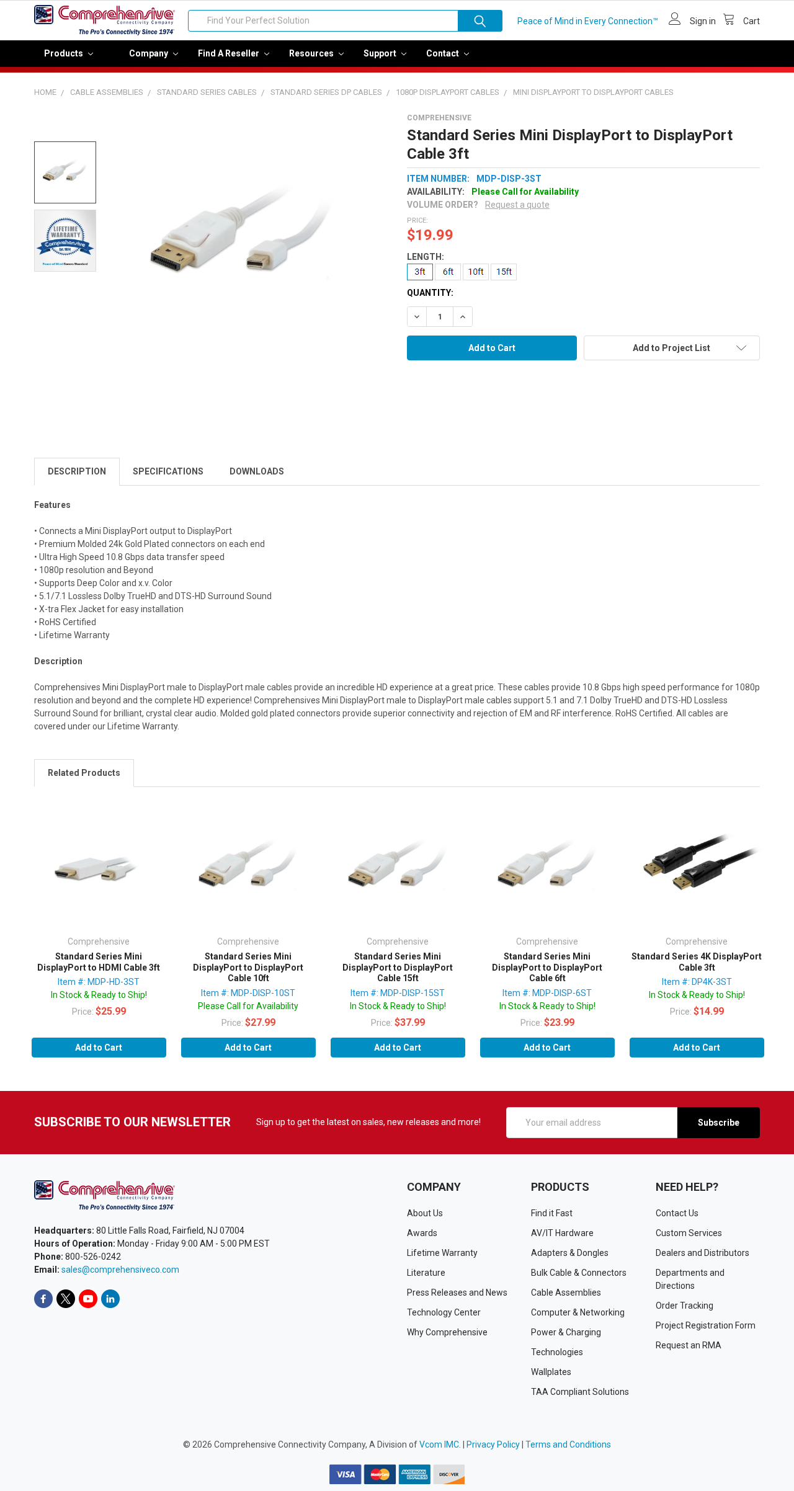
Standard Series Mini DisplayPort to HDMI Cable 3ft (98, 961)
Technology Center (444, 1312)
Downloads (257, 471)
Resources (312, 53)
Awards (422, 1233)
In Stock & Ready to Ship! (99, 995)
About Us (425, 1213)
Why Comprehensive (447, 1332)
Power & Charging (566, 1332)
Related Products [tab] (84, 773)
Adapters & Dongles (570, 1253)
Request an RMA (688, 1345)
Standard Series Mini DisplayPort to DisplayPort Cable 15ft (397, 967)
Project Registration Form (706, 1325)
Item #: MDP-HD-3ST (99, 982)
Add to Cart (98, 1048)
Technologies (557, 1352)
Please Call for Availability (248, 1006)
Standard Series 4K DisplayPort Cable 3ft (696, 961)
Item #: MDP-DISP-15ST (397, 993)
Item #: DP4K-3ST (697, 982)
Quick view (98, 868)
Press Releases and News (457, 1292)
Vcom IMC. (440, 1444)
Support (381, 53)
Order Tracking (684, 1306)
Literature (426, 1273)
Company (149, 53)
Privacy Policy (493, 1444)
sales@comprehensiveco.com (120, 1270)
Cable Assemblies (566, 1292)
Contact (443, 53)
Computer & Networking (578, 1312)
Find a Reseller (229, 53)
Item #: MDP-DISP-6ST (547, 993)
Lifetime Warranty (442, 1253)
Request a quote (517, 205)
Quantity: (430, 293)
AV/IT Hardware (562, 1233)
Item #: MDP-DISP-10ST (248, 993)
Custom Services (689, 1233)
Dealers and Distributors (702, 1253)
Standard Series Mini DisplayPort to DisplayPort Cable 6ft (547, 967)
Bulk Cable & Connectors (579, 1273)
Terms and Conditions (568, 1444)
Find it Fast (552, 1213)
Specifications (168, 471)
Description (77, 471)
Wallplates (551, 1372)
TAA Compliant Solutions (580, 1392)
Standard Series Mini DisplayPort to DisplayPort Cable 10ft (248, 967)
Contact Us (677, 1213)
